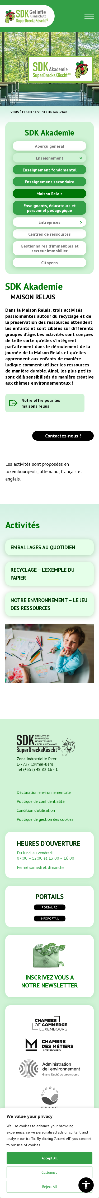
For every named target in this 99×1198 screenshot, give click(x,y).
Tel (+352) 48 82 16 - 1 (37, 769)
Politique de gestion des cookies (45, 819)
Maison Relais (49, 193)
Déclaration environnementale (44, 792)
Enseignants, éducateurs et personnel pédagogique (49, 208)
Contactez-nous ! (63, 436)
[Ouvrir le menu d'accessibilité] (86, 1185)
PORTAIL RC (49, 907)
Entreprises (49, 222)
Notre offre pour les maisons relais (40, 403)
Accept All (50, 1158)
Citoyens (49, 262)
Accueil (40, 112)
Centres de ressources (49, 234)
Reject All (49, 1186)
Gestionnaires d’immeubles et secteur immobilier (50, 248)
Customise (49, 1172)
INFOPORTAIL (49, 918)
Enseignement (49, 158)
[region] (49, 1153)
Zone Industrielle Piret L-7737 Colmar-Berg (37, 761)
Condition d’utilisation (36, 810)
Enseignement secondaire (49, 181)
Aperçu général (49, 146)
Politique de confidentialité (41, 801)
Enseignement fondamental (50, 170)
